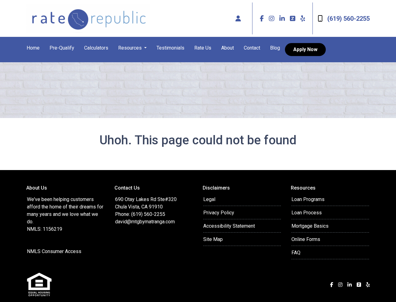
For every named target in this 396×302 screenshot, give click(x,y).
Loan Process (306, 213)
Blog (275, 48)
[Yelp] (302, 18)
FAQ (295, 253)
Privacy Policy (218, 213)
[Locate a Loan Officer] (238, 18)
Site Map (213, 239)
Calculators (96, 48)
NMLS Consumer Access (54, 251)
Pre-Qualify (62, 48)
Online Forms (305, 239)
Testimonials (170, 48)
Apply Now (305, 49)
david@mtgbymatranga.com (145, 222)
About (227, 48)
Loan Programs (308, 199)
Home (33, 48)
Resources (130, 48)
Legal (209, 199)
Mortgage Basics (310, 226)
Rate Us (202, 48)
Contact (252, 48)
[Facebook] (262, 18)
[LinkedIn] (282, 18)
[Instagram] (271, 18)
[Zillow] (292, 18)
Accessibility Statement (229, 226)
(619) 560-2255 (348, 18)
